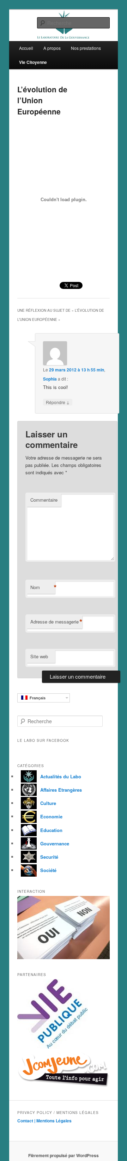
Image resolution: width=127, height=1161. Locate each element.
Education (51, 830)
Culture (48, 803)
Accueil (26, 48)
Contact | (26, 1120)
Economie (51, 816)
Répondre (57, 402)
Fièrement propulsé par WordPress (63, 1155)
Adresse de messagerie (56, 621)
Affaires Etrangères (61, 789)
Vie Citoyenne (33, 62)
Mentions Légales (54, 1120)
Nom (42, 587)
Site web (39, 656)
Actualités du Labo (60, 776)
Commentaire (44, 499)
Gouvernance (54, 843)
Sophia (50, 379)
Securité (49, 856)
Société (48, 870)
